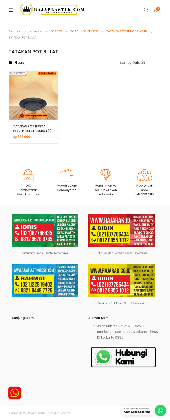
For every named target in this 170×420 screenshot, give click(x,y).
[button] (14, 391)
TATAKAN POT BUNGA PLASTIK (127, 31)
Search (146, 10)
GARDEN (56, 31)
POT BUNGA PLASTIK (84, 31)
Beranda (15, 31)
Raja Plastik (38, 413)
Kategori (36, 31)
